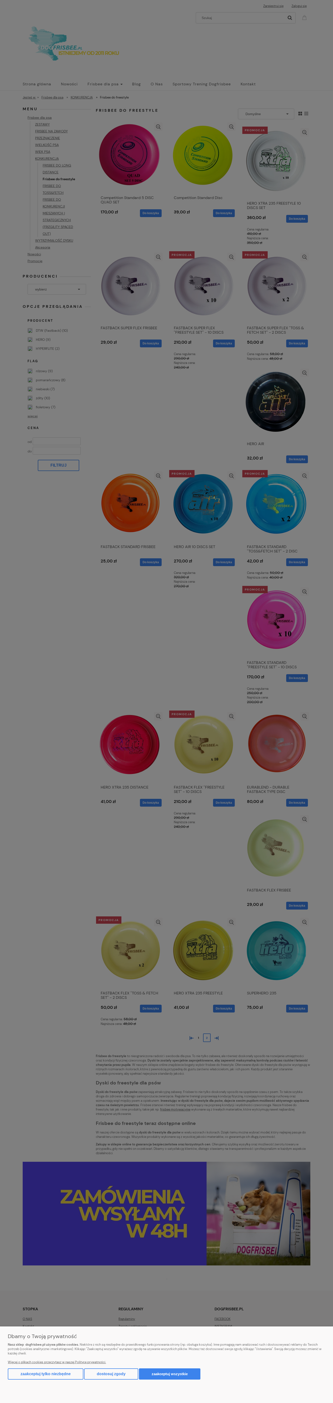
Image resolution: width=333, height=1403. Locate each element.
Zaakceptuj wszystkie (170, 1374)
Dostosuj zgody (111, 1374)
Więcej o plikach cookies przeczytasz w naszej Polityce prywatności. (57, 1362)
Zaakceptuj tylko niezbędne (45, 1374)
